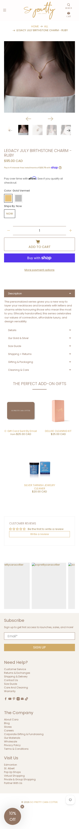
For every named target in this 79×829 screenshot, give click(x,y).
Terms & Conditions (16, 749)
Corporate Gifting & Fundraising (24, 734)
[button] (12, 816)
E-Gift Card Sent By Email (21, 431)
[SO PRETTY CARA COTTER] (39, 10)
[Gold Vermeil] (8, 198)
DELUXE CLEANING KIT (58, 431)
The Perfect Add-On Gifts (39, 383)
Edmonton (10, 764)
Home (35, 26)
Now (9, 214)
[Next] (51, 119)
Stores (8, 727)
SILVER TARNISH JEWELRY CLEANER (39, 486)
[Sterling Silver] (18, 198)
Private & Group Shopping (20, 779)
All (46, 26)
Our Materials (12, 738)
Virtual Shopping (14, 775)
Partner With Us (13, 783)
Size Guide (10, 684)
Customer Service (15, 669)
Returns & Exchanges (17, 673)
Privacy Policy (12, 745)
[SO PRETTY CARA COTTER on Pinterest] (14, 699)
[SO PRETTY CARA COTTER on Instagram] (18, 699)
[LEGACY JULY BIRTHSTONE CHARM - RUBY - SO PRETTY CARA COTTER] (39, 77)
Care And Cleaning (16, 687)
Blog (7, 723)
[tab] (39, 293)
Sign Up (39, 647)
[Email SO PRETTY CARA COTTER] (22, 699)
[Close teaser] (22, 807)
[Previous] (28, 119)
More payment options (39, 270)
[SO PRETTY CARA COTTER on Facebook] (5, 699)
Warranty (10, 691)
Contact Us (11, 680)
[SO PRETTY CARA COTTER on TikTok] (26, 699)
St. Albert (9, 768)
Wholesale (10, 741)
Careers (9, 730)
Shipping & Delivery (16, 676)
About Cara (11, 719)
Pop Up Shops (12, 772)
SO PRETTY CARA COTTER (44, 802)
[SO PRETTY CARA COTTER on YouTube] (10, 699)
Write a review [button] (39, 534)
